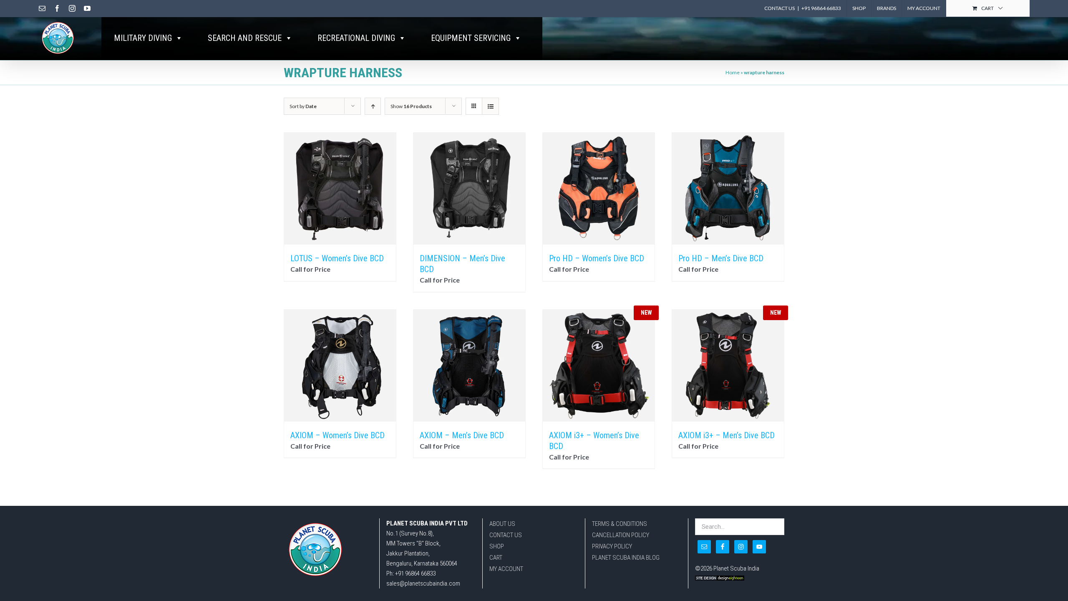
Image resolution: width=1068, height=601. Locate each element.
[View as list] (490, 106)
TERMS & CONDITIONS (619, 524)
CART (495, 557)
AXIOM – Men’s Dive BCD (462, 435)
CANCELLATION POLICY (620, 535)
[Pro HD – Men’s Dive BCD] (728, 189)
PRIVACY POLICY (612, 546)
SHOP (496, 546)
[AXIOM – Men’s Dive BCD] (469, 366)
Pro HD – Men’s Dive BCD (720, 258)
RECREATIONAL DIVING (356, 38)
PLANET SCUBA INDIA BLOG (626, 557)
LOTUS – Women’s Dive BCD (337, 258)
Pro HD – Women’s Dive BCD (596, 258)
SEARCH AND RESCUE (245, 38)
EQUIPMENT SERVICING (471, 38)
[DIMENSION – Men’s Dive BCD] (469, 189)
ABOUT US (502, 524)
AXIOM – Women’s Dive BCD (337, 435)
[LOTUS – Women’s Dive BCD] (340, 189)
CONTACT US (505, 535)
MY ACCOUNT (506, 569)
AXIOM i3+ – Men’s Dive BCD (726, 435)
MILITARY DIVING (143, 38)
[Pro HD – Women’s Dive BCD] (599, 189)
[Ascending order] (373, 106)
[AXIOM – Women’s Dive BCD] (340, 366)
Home (732, 72)
